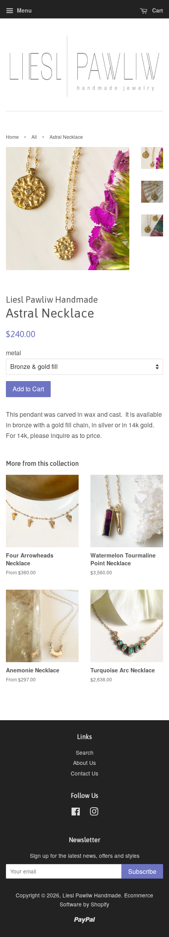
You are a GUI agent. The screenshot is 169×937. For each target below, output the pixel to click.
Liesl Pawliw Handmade (91, 895)
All (34, 136)
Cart (157, 10)
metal (13, 352)
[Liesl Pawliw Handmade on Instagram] (94, 813)
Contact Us (84, 773)
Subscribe (142, 871)
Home (12, 136)
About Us (84, 762)
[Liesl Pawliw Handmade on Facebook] (75, 813)
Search (85, 752)
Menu (23, 10)
